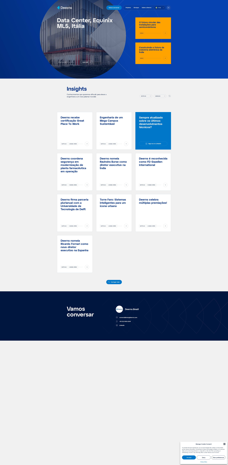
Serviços (136, 7)
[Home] (64, 8)
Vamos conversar (114, 7)
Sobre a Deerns (146, 7)
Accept (189, 457)
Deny (203, 457)
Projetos (128, 7)
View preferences (218, 457)
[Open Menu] (168, 7)
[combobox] (159, 8)
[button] (224, 444)
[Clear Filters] (169, 96)
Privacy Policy (203, 461)
